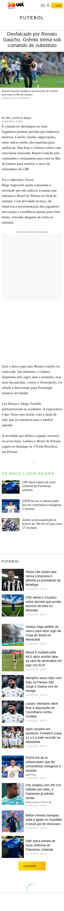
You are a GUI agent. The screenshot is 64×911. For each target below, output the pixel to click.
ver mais (29, 866)
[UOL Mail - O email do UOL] (43, 5)
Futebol (32, 17)
